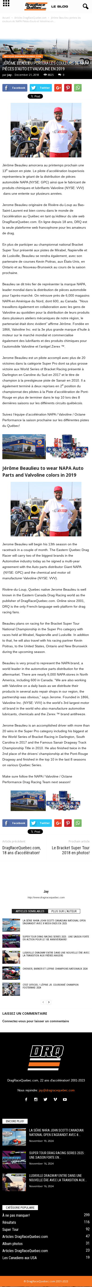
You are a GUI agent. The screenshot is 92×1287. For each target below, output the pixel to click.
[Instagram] (37, 1100)
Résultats (9, 1222)
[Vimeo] (56, 1100)
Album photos (12, 1243)
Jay (9, 74)
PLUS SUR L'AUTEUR (64, 911)
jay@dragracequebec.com (57, 1090)
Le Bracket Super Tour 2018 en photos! (71, 850)
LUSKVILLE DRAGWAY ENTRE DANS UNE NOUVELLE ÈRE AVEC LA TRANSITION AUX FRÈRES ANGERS (56, 954)
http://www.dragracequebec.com (46, 897)
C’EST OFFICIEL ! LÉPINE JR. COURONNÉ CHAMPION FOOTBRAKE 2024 (51, 986)
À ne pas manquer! (16, 1215)
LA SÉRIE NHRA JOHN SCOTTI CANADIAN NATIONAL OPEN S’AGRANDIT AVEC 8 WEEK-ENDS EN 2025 (54, 922)
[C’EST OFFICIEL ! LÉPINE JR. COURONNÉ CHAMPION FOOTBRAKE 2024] (11, 989)
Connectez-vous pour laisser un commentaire (35, 1021)
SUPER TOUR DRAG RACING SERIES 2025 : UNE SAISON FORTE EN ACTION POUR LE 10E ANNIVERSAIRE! (56, 938)
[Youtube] (65, 1100)
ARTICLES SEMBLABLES (30, 911)
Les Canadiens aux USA (19, 1258)
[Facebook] (27, 1100)
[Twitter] (46, 1100)
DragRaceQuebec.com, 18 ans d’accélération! (21, 850)
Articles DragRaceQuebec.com (22, 56)
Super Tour (10, 1229)
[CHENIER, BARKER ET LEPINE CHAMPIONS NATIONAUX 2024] (11, 973)
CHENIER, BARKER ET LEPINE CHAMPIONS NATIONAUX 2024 (55, 968)
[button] (84, 6)
